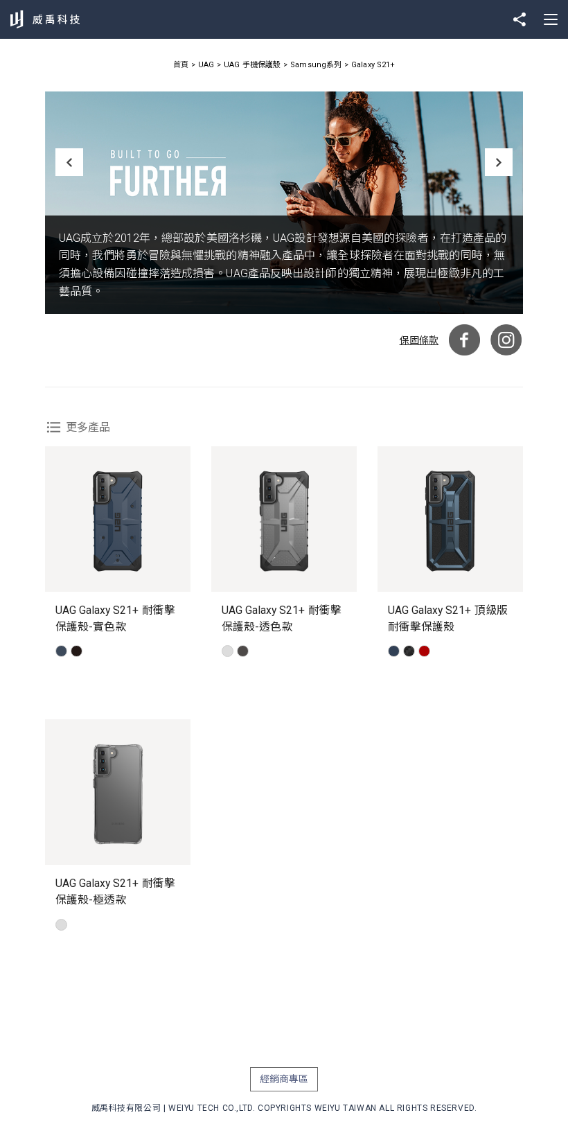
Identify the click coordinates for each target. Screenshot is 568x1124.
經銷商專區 (284, 1079)
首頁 (180, 64)
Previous (69, 162)
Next (499, 162)
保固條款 (419, 340)
